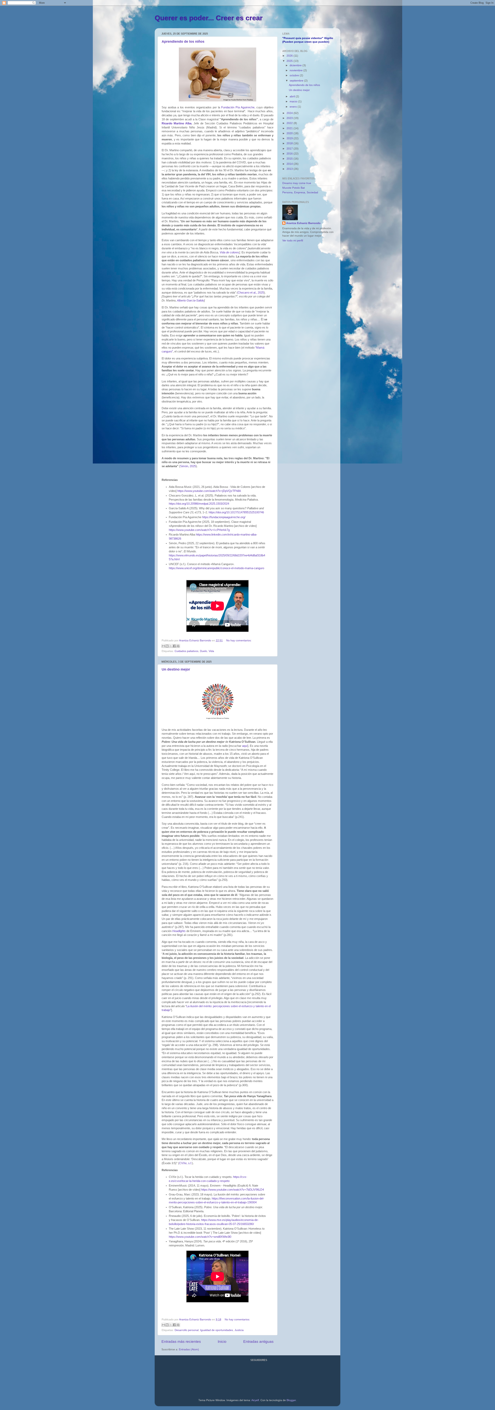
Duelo (203, 651)
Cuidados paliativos (186, 651)
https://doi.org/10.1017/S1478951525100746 (236, 512)
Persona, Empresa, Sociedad (300, 192)
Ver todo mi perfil (292, 240)
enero (294, 106)
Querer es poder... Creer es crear (209, 18)
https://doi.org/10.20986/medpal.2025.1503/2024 (199, 503)
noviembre (296, 70)
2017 (290, 148)
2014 (290, 163)
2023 (290, 118)
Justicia (239, 1330)
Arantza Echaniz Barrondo (303, 223)
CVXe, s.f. (185, 1163)
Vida (211, 651)
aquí (245, 745)
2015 (290, 158)
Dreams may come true (296, 183)
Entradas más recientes (181, 1342)
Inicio (222, 1342)
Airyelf (255, 1400)
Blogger (291, 1400)
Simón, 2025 (188, 466)
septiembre (297, 80)
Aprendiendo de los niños (183, 41)
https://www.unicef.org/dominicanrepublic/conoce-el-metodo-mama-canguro (216, 568)
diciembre (296, 65)
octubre (295, 75)
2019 (290, 138)
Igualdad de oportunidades (216, 1330)
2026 (290, 55)
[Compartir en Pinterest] (178, 646)
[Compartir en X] (171, 646)
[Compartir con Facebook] (174, 646)
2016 (290, 153)
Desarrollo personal (187, 1330)
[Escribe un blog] (167, 646)
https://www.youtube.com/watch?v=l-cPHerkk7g (199, 529)
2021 (290, 128)
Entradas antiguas (258, 1342)
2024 (290, 113)
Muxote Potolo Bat (293, 187)
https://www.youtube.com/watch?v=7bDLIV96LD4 (232, 1189)
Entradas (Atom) (189, 1349)
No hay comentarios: (239, 640)
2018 (290, 143)
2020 (290, 133)
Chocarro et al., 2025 (251, 292)
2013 (290, 168)
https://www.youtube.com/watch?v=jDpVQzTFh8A (209, 490)
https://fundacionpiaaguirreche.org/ (223, 517)
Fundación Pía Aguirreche (237, 107)
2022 (290, 123)
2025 (290, 60)
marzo (294, 101)
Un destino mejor (176, 669)
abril (293, 96)
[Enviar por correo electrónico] (163, 646)
